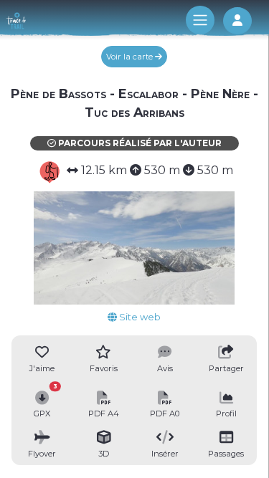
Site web (139, 317)
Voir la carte (130, 57)
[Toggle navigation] (200, 20)
